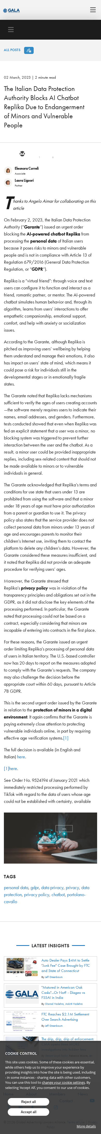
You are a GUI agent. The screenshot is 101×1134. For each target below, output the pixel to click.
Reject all (28, 1102)
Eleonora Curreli (27, 168)
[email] (22, 154)
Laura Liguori (24, 180)
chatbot (58, 894)
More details (86, 1126)
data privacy (52, 887)
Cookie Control (21, 1053)
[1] (65, 738)
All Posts (12, 50)
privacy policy (36, 894)
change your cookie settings (63, 1082)
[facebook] (59, 154)
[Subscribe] (29, 50)
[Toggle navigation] (91, 10)
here (21, 757)
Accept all (29, 1112)
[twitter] (34, 154)
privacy (72, 887)
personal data (16, 887)
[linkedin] (47, 154)
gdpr (35, 887)
